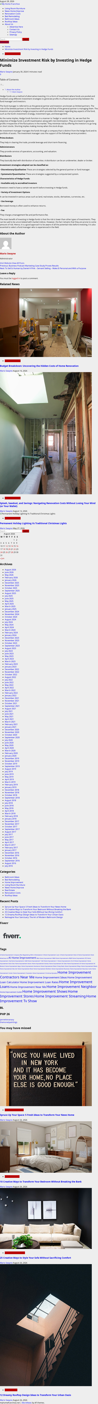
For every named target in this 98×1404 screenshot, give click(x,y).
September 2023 (12, 645)
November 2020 (12, 732)
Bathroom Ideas (12, 19)
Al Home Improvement (22, 957)
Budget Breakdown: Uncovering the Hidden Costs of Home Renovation (39, 365)
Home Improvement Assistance (30, 966)
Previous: (29, 265)
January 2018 (10, 818)
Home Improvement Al (74, 963)
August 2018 (10, 800)
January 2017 (10, 850)
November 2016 (12, 855)
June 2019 (9, 774)
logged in (16, 278)
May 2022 (9, 685)
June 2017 (9, 837)
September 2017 (12, 829)
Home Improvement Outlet (11, 992)
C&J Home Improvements (16, 961)
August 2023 (10, 648)
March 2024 (10, 630)
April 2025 (9, 603)
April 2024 (9, 627)
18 (4, 549)
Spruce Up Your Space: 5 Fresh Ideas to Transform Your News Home (35, 906)
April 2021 (9, 719)
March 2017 (10, 845)
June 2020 (9, 742)
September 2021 (12, 706)
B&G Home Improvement (44, 958)
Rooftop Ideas (11, 21)
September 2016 (12, 860)
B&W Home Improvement (77, 958)
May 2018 (9, 808)
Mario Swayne (6, 71)
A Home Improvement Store (68, 955)
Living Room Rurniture (15, 8)
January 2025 (10, 609)
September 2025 (12, 590)
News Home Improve (14, 11)
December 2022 (12, 669)
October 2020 (11, 735)
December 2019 (12, 758)
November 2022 (12, 672)
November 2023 (12, 640)
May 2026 (9, 575)
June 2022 (9, 682)
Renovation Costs (13, 13)
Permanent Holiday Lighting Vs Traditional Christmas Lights (33, 523)
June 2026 (9, 572)
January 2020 (10, 755)
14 (12, 546)
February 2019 (11, 784)
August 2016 (10, 863)
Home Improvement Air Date (58, 963)
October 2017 (11, 826)
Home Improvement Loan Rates (39, 982)
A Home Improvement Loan (51, 955)
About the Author (13, 89)
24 (1, 552)
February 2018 (11, 816)
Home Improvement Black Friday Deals (52, 966)
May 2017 (9, 839)
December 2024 (12, 611)
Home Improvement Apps (13, 966)
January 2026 (10, 580)
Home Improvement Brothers (42, 969)
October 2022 (11, 674)
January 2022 (10, 695)
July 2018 (9, 803)
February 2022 (11, 693)
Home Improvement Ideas (51, 977)
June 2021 (9, 714)
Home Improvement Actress (40, 963)
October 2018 (11, 795)
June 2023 (9, 653)
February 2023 (11, 664)
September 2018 (12, 797)
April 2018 (9, 811)
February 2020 (11, 753)
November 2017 (12, 824)
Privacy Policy (16, 32)
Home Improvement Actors (23, 963)
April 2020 (9, 748)
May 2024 (9, 624)
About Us (9, 24)
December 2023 (12, 638)
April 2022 (9, 687)
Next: (43, 268)
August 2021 (10, 708)
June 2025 (9, 598)
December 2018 (12, 790)
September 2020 (12, 737)
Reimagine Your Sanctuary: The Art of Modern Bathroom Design (34, 917)
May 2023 (9, 656)
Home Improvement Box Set (8, 969)
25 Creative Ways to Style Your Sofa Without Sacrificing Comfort (33, 912)
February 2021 (11, 724)
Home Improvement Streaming (60, 996)
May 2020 (9, 745)
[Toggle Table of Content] (2, 85)
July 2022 (9, 679)
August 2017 (10, 832)
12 (7, 546)
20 (9, 549)
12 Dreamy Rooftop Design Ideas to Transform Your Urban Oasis (34, 914)
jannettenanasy (7, 1019)
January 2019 (10, 787)
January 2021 (10, 727)
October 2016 (11, 858)
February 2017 (11, 847)
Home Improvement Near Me (28, 987)
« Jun (2, 558)
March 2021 (10, 721)
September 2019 (12, 766)
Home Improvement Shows (44, 991)
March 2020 (10, 750)
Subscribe (4, 42)
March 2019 (10, 782)
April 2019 (9, 779)
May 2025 (9, 601)
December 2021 (12, 698)
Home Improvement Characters (22, 973)
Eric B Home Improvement (79, 961)
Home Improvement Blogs (73, 966)
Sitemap (13, 34)
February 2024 (11, 632)
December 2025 (12, 582)
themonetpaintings (8, 1022)
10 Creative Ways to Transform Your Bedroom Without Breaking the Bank (38, 909)
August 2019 (10, 769)
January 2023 (10, 666)
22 (15, 549)
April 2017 (9, 842)
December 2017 (12, 821)
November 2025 (12, 585)
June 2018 (9, 805)
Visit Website (6, 263)
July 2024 (9, 622)
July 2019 (9, 771)
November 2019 (12, 761)
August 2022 (10, 677)
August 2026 (10, 569)
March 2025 (10, 606)
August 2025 (10, 593)
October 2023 (11, 643)
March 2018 (10, 813)
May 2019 (9, 776)
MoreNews (27, 1402)
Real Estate (10, 890)
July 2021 (9, 711)
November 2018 (12, 792)
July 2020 (9, 740)
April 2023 (9, 658)
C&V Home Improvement (48, 961)
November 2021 (12, 700)
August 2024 (10, 619)
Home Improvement (14, 882)
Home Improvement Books (89, 966)
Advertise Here (16, 26)
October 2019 (11, 763)
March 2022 (10, 690)
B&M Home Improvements (60, 958)
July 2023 (9, 651)
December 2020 (12, 729)
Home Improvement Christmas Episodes (45, 973)
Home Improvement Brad (25, 969)
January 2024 (10, 635)
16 (17, 546)
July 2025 (9, 596)
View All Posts (18, 263)
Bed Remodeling (12, 16)
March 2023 (10, 661)
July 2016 (9, 866)
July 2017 (9, 834)
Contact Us (14, 29)
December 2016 (12, 852)
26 (7, 552)
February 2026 (11, 577)
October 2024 (11, 617)
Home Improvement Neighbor (71, 986)
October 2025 (11, 588)
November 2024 (12, 614)
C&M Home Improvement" (32, 961)
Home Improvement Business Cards (81, 969)
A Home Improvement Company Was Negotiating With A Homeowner (21, 955)
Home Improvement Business (61, 969)
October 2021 (11, 703)
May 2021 (9, 716)
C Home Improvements (64, 961)
